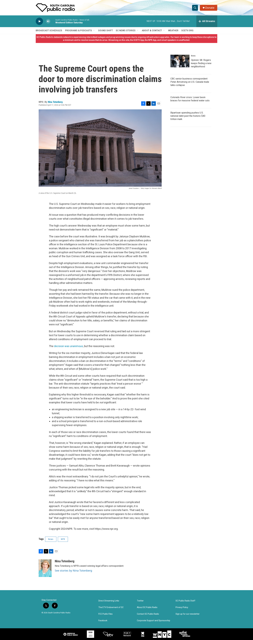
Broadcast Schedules (49, 30)
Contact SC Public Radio (148, 614)
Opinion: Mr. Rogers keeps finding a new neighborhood (201, 63)
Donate (209, 7)
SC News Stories (126, 30)
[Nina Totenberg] (45, 568)
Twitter (140, 601)
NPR (63, 539)
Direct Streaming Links (108, 601)
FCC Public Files (105, 614)
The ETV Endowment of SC (111, 607)
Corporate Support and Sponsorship (153, 620)
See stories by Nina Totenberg (73, 570)
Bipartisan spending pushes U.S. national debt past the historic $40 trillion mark (187, 116)
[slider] (52, 21)
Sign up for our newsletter (188, 614)
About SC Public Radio (147, 607)
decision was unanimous (68, 346)
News (50, 539)
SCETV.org (187, 30)
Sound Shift (105, 30)
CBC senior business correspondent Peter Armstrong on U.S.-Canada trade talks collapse (189, 82)
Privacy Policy (182, 607)
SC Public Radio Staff (185, 601)
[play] (39, 21)
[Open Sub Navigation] (94, 30)
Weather (173, 30)
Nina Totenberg (55, 101)
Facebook (102, 620)
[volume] (48, 21)
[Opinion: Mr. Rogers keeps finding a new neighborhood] (179, 61)
